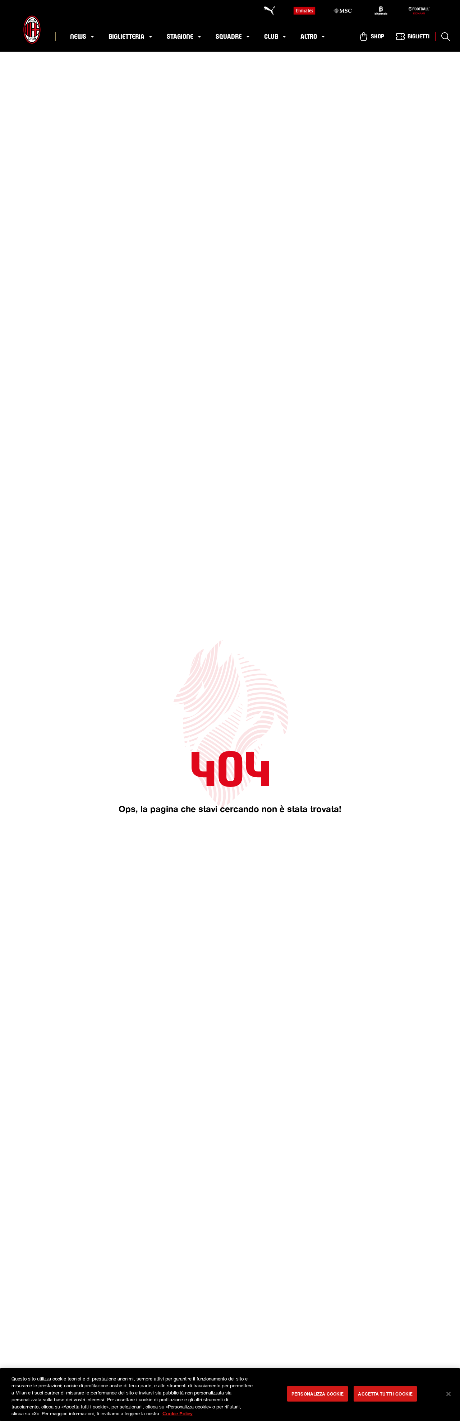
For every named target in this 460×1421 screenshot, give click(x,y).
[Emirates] (304, 10)
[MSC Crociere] (342, 10)
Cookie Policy (177, 1413)
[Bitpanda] (381, 10)
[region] (230, 1394)
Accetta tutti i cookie (385, 1394)
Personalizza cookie (317, 1394)
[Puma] (266, 10)
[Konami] (419, 10)
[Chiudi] (448, 1394)
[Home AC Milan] (32, 29)
